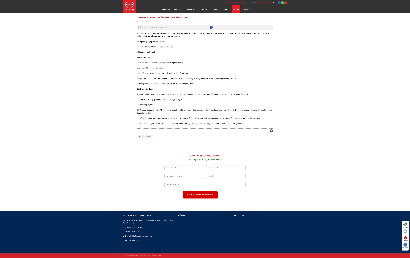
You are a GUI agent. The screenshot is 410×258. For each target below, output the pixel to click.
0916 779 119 (264, 3)
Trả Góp (216, 9)
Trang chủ (140, 22)
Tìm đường (405, 227)
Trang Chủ (165, 9)
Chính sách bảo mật (130, 240)
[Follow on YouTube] (285, 2)
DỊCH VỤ (204, 9)
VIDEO (226, 9)
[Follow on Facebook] (279, 2)
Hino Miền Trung (156, 255)
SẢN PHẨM (191, 9)
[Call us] (282, 2)
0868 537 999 (135, 232)
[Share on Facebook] (211, 27)
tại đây (148, 113)
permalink (149, 136)
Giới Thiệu (178, 9)
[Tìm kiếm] (274, 3)
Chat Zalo (405, 233)
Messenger (405, 247)
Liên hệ (246, 9)
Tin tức (236, 9)
